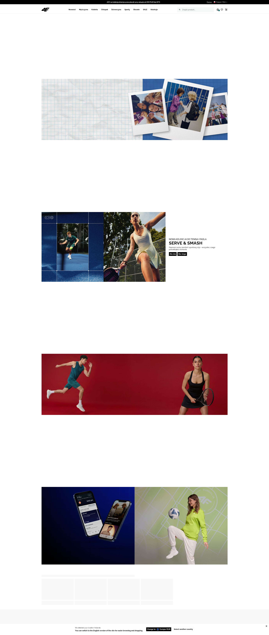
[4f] (45, 10)
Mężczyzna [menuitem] (83, 10)
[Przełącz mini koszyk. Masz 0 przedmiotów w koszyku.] (225, 9)
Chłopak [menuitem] (104, 10)
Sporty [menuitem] (127, 10)
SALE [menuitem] (145, 10)
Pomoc (209, 2)
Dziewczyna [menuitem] (116, 10)
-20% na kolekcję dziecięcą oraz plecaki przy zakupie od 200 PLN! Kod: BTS (133, 2)
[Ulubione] (221, 9)
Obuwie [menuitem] (136, 10)
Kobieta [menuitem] (94, 10)
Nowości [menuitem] (72, 10)
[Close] (266, 626)
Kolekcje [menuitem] (154, 10)
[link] (135, 109)
